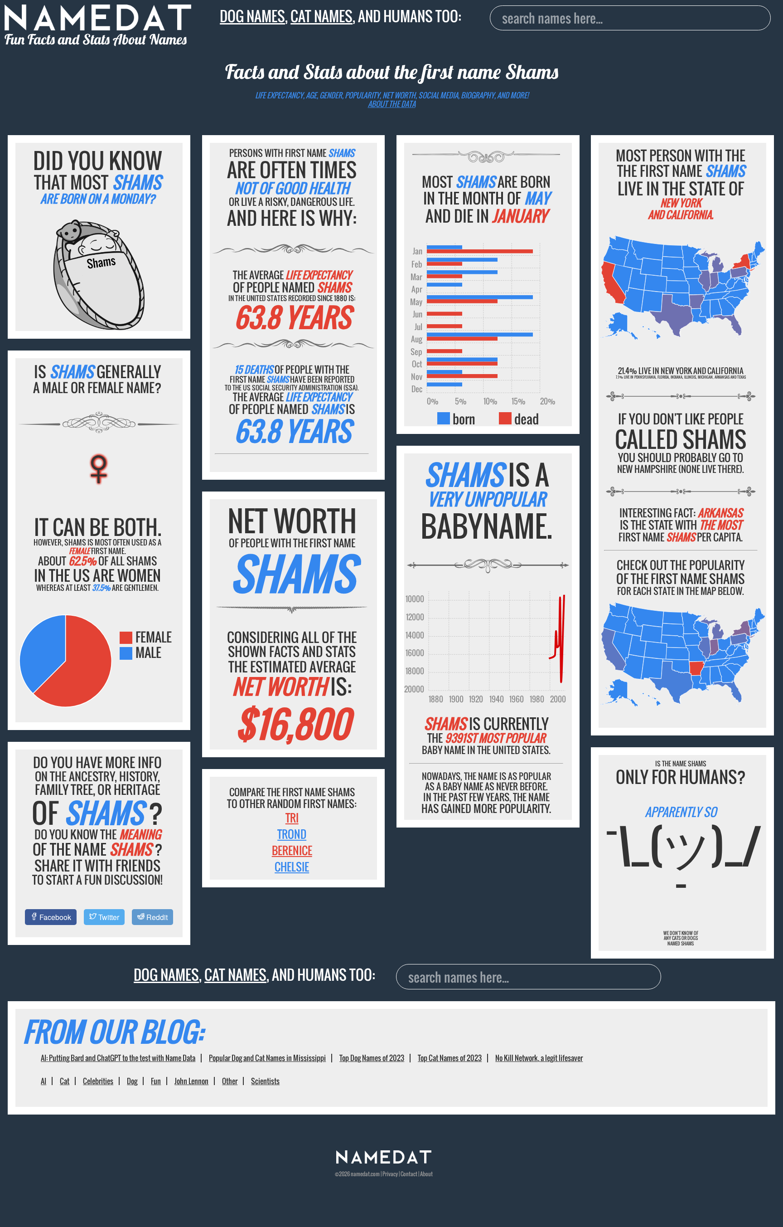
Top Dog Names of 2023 (371, 1057)
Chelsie (292, 866)
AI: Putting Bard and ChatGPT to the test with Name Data (118, 1057)
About (426, 1174)
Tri (292, 817)
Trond (291, 834)
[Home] (383, 1161)
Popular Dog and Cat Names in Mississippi (267, 1057)
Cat (64, 1081)
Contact (409, 1174)
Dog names (252, 15)
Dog (132, 1081)
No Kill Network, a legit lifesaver (539, 1057)
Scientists (265, 1081)
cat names (321, 15)
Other (229, 1081)
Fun (156, 1081)
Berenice (292, 850)
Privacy (390, 1174)
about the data (392, 103)
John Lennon (191, 1081)
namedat (360, 1174)
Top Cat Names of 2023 (450, 1057)
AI (43, 1081)
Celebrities (98, 1081)
